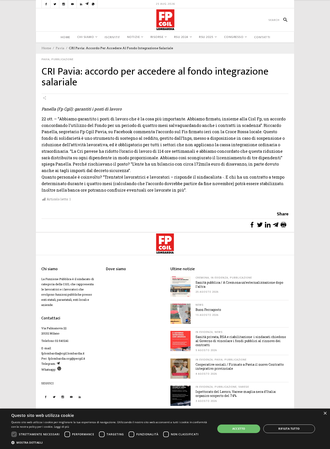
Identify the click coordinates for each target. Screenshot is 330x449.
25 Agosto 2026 (207, 291)
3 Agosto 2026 (206, 401)
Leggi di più (61, 427)
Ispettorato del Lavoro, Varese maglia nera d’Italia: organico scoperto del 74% (236, 393)
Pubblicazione (62, 59)
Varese (243, 386)
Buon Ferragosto (208, 309)
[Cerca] (283, 20)
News (200, 304)
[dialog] (165, 429)
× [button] (325, 413)
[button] (110, 443)
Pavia (60, 48)
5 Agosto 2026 (206, 350)
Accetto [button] (238, 429)
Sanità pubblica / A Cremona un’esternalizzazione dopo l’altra (239, 284)
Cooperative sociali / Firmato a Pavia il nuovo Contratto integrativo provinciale (240, 366)
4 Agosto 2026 (206, 373)
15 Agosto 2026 (207, 315)
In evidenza (219, 277)
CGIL (66, 284)
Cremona (202, 277)
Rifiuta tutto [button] (289, 429)
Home (46, 48)
